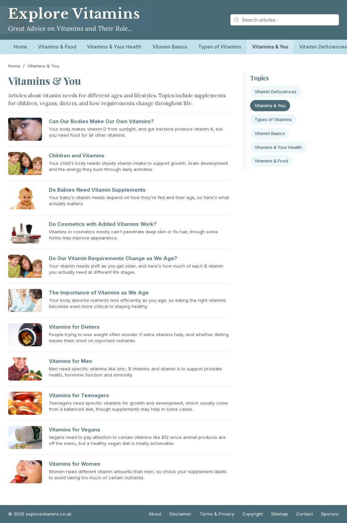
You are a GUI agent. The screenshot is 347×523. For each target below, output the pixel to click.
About (155, 514)
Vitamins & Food (57, 47)
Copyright (252, 514)
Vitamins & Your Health (114, 47)
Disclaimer (180, 514)
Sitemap (279, 514)
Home (20, 47)
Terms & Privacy (217, 514)
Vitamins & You (270, 47)
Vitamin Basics (169, 47)
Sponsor (330, 514)
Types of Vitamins (219, 47)
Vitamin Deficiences (275, 91)
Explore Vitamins (74, 13)
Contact (304, 514)
